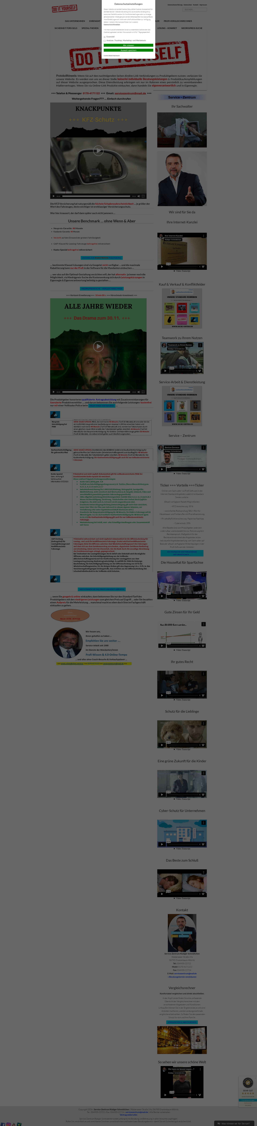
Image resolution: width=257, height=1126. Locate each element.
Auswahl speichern (129, 50)
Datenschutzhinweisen (112, 25)
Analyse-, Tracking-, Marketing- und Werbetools (126, 40)
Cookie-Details (108, 55)
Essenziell (110, 37)
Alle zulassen (128, 45)
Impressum (116, 55)
